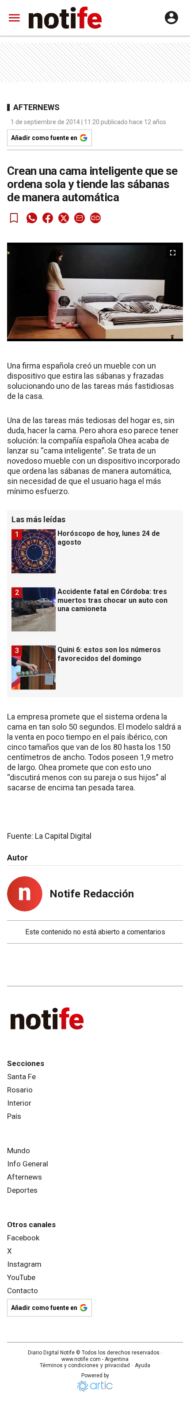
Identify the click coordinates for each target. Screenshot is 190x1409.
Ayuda (142, 1365)
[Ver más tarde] (14, 218)
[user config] (171, 18)
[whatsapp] (32, 218)
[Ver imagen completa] (172, 252)
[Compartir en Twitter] (63, 218)
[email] (79, 218)
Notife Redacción (91, 894)
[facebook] (47, 218)
